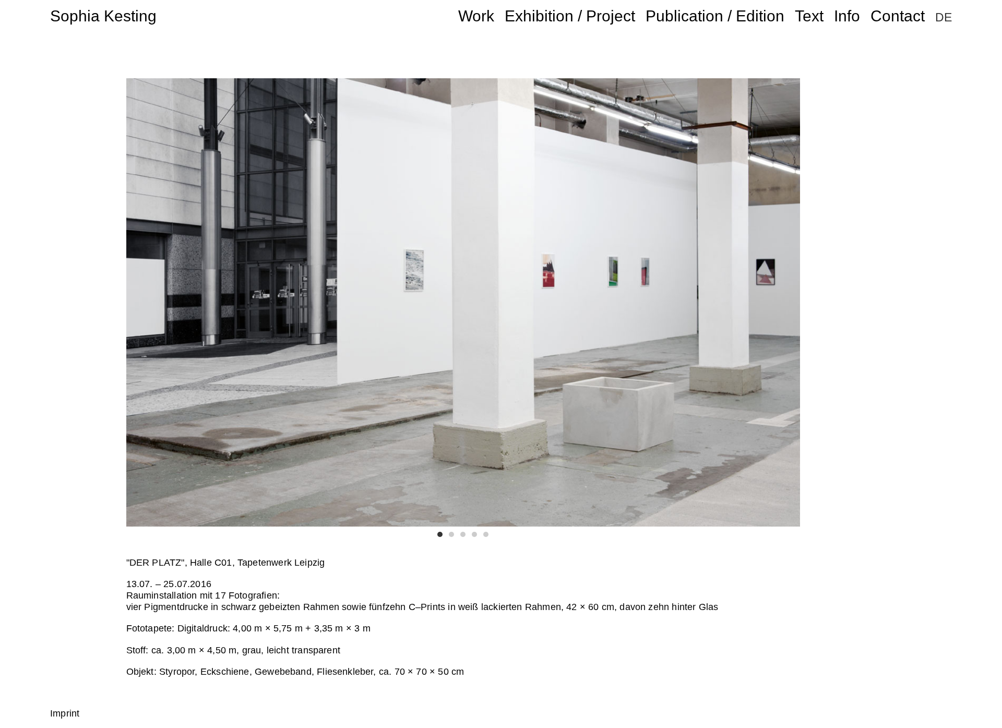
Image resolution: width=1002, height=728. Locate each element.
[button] (440, 534)
